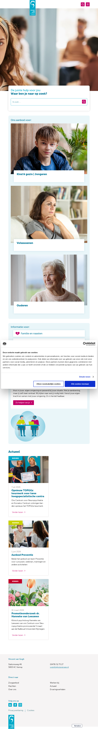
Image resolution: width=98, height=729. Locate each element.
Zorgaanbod (13, 683)
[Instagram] (20, 705)
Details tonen (84, 377)
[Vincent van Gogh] (33, 7)
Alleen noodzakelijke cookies (48, 384)
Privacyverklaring (15, 710)
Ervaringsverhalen (57, 689)
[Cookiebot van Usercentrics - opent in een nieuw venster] (84, 344)
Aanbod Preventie (22, 554)
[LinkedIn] (10, 705)
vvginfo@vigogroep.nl (59, 667)
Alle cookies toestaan (80, 384)
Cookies (30, 710)
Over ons (12, 689)
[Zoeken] (83, 4)
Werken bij (54, 683)
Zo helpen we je (23, 402)
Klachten (12, 686)
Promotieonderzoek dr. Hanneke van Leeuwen (25, 615)
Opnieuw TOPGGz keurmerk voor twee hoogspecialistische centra (27, 493)
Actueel (53, 686)
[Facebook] (15, 705)
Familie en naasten (31, 333)
